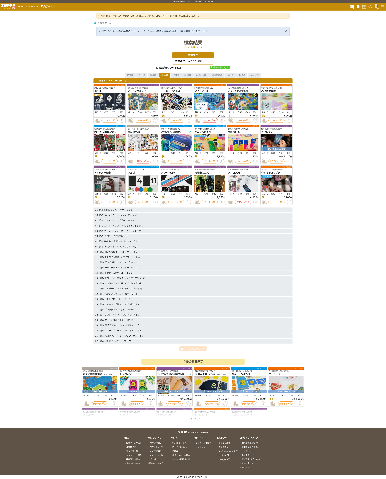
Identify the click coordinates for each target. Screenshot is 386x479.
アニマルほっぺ (203, 132)
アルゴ (131, 172)
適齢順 (176, 75)
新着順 (130, 75)
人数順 (230, 75)
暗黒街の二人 (202, 172)
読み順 (164, 75)
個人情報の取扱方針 (250, 443)
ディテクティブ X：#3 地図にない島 (170, 374)
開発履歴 (246, 467)
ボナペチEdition (179, 447)
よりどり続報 (224, 443)
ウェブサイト (247, 451)
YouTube (222, 455)
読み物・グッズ (156, 463)
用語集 (175, 451)
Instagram (223, 459)
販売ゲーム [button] (47, 6)
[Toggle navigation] (382, 7)
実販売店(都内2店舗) (251, 459)
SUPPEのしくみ (179, 443)
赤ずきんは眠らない (105, 132)
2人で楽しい (154, 459)
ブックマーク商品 (134, 455)
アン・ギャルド (168, 172)
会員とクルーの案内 (181, 455)
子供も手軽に (155, 443)
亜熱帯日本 (234, 132)
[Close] (286, 31)
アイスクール (202, 91)
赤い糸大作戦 (268, 91)
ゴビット (273, 374)
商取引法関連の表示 (250, 447)
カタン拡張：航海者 (92, 374)
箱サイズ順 (201, 75)
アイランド (233, 91)
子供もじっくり (156, 447)
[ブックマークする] (122, 120)
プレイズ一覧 (132, 451)
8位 (98, 95)
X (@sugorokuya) (227, 451)
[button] (220, 67)
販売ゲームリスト (134, 443)
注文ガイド (131, 447)
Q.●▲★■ (201, 374)
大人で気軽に (155, 451)
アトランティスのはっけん (171, 132)
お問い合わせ (247, 463)
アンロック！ (234, 172)
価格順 (153, 75)
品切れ (207, 120)
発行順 (242, 75)
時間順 (187, 75)
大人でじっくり (156, 455)
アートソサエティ (137, 91)
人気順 (142, 75)
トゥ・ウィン (125, 374)
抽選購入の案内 (133, 459)
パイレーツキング (241, 374)
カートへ (108, 120)
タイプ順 (254, 75)
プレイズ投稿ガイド (181, 459)
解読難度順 (217, 75)
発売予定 (273, 161)
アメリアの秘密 (102, 172)
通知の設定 (223, 447)
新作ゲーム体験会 (203, 443)
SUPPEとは (31, 6)
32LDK (98, 91)
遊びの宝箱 (134, 132)
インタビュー (201, 447)
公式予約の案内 (133, 463)
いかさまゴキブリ (270, 172)
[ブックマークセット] (358, 7)
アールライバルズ (170, 91)
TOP (20, 6)
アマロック (267, 132)
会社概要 (246, 455)
